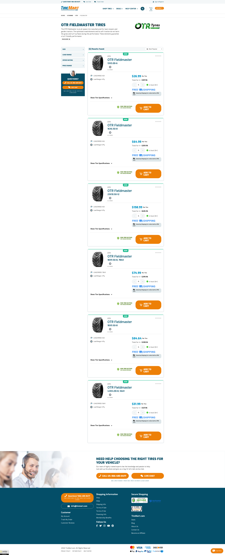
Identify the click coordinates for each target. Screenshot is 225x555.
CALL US (114, 476)
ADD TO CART (147, 108)
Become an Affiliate (138, 533)
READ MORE (65, 39)
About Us (134, 526)
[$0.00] (150, 8)
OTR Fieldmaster (119, 60)
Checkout (159, 8)
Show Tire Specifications (100, 98)
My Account (65, 516)
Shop (98, 498)
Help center (87, 551)
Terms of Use (101, 511)
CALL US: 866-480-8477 (74, 83)
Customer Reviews (67, 523)
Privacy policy (65, 551)
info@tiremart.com (79, 506)
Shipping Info (101, 504)
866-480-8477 (71, 2)
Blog (133, 523)
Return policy (77, 551)
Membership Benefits (103, 518)
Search (142, 8)
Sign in (156, 2)
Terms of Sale (101, 508)
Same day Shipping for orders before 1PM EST (146, 93)
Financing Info (101, 514)
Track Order (100, 2)
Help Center (130, 9)
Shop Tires (107, 9)
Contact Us (135, 530)
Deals (118, 9)
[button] (4, 552)
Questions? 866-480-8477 (77, 497)
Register (161, 2)
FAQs (98, 501)
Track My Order (66, 520)
